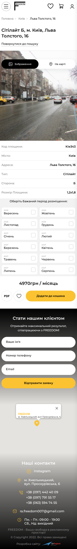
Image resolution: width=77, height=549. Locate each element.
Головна (7, 18)
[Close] (56, 408)
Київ (21, 18)
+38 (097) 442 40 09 (42, 492)
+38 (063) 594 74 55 (41, 503)
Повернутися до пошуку (19, 44)
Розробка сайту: (28, 544)
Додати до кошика (51, 296)
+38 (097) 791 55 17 (41, 498)
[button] (38, 424)
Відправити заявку (38, 383)
